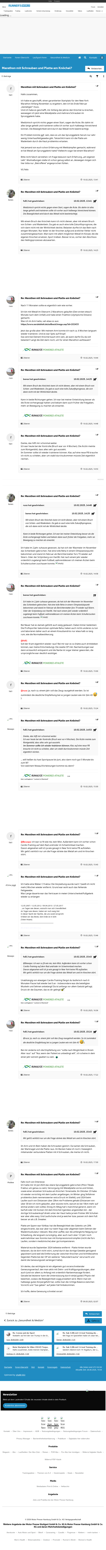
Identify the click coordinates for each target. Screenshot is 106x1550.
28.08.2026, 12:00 (17, 1340)
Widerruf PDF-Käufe (53, 1459)
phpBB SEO (20, 1375)
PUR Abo (54, 1452)
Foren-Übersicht (21, 1367)
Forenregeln (52, 1367)
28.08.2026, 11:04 (22, 1354)
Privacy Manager (23, 1439)
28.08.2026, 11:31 (69, 1340)
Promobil (56, 1540)
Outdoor (46, 1540)
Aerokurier (11, 1533)
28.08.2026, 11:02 (73, 1354)
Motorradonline (34, 1540)
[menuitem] (93, 58)
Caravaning (50, 1533)
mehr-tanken (92, 1533)
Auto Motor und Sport (27, 1533)
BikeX (40, 1533)
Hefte (50, 1)
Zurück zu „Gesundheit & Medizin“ (25, 1320)
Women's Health (85, 1540)
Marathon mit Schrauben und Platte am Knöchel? (48, 87)
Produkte (57, 1)
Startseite (8, 1367)
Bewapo (10, 729)
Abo (14, 1452)
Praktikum (62, 1439)
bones (10, 200)
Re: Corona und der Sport (24, 1333)
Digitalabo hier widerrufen (79, 1439)
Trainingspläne (8, 11)
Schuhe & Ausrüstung (43, 11)
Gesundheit (69, 11)
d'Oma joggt (11, 885)
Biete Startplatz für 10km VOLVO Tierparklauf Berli (31, 1347)
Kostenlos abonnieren (15, 1405)
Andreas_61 (10, 1354)
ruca (11, 306)
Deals (70, 1473)
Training (17, 11)
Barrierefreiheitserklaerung (44, 1439)
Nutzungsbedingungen (51, 1431)
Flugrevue (71, 1533)
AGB (37, 1431)
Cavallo (61, 1533)
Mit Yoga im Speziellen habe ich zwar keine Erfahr (81, 1335)
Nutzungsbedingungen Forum (75, 1431)
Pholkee (10, 1182)
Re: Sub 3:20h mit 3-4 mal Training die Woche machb (81, 1333)
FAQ (33, 1367)
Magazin (6, 1452)
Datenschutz (65, 1367)
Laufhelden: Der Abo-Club (29, 1452)
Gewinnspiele (59, 1473)
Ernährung (58, 11)
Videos (80, 11)
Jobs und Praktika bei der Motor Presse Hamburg (53, 1500)
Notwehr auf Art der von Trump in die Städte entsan (31, 1335)
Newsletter (79, 1473)
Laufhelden (90, 11)
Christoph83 (61, 1354)
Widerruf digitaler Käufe (92, 1452)
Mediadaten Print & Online (47, 1486)
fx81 (11, 95)
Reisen (45, 1452)
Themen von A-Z (44, 1473)
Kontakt (7, 1431)
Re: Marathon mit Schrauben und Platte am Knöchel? (50, 192)
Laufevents (28, 11)
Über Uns (16, 1431)
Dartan (59, 1340)
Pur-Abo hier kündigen (70, 1452)
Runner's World (69, 1540)
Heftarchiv (65, 1486)
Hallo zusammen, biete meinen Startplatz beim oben (31, 1350)
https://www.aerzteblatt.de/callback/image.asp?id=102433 (50, 324)
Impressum (27, 1431)
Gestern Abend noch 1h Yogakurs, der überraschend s (81, 1350)
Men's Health (19, 1540)
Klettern (81, 1533)
